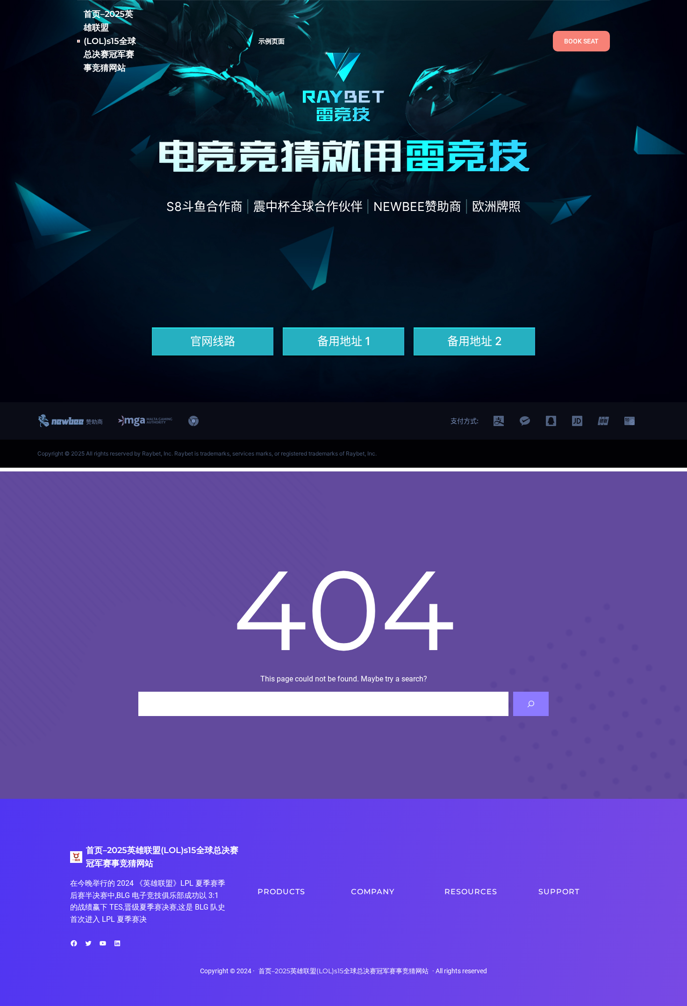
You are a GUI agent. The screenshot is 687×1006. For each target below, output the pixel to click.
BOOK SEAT (581, 41)
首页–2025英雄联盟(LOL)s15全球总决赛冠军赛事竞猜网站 (110, 41)
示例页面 (271, 41)
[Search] (531, 704)
